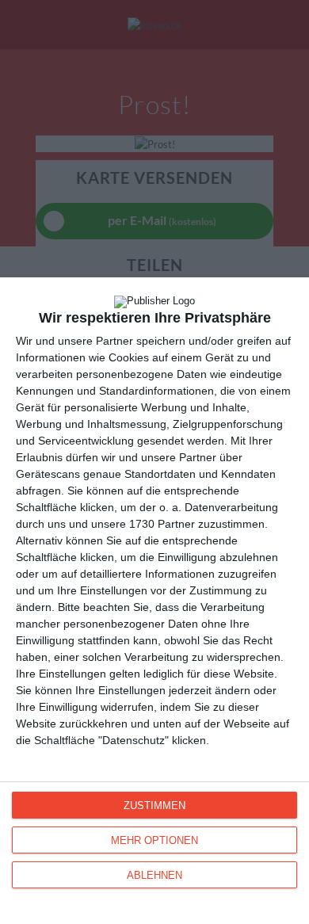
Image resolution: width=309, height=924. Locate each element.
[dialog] (154, 600)
